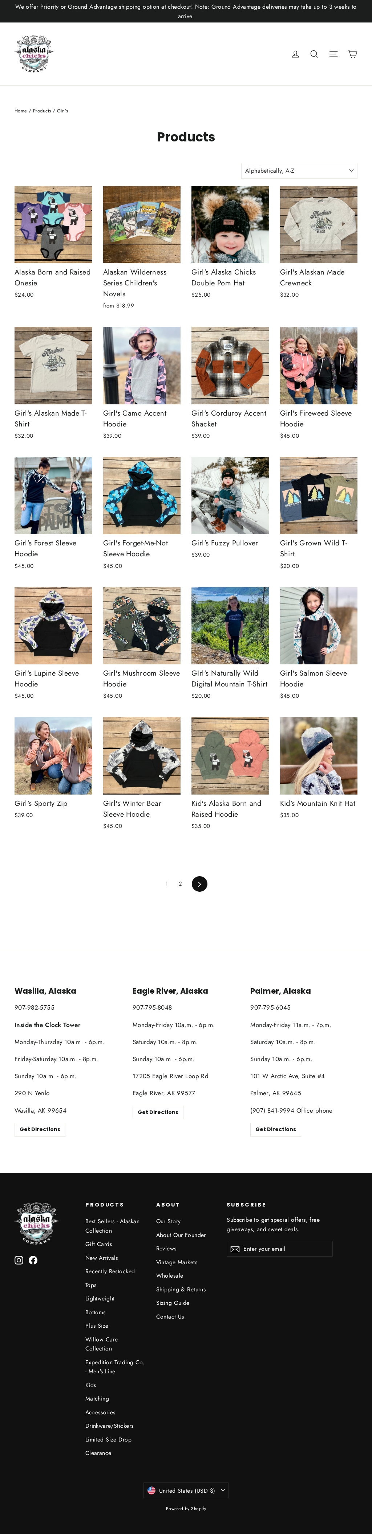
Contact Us (170, 1316)
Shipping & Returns (181, 1289)
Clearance (98, 1453)
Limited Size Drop (108, 1439)
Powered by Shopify (186, 1508)
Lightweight (100, 1298)
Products (42, 110)
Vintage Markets (176, 1262)
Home (21, 110)
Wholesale (169, 1275)
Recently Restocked (110, 1271)
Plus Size (97, 1325)
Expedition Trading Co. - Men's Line (115, 1367)
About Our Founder (181, 1235)
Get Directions (40, 1129)
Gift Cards (98, 1244)
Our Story (168, 1221)
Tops (91, 1285)
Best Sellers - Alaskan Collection (112, 1225)
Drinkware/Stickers (109, 1426)
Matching (97, 1398)
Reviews (166, 1248)
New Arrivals (101, 1258)
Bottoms (95, 1312)
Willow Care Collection (101, 1344)
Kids (90, 1385)
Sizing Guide (173, 1303)
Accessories (100, 1412)
